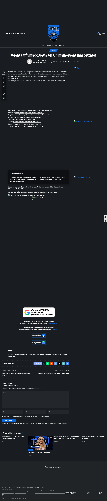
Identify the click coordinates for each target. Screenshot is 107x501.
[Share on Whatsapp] (4, 82)
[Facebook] (3, 33)
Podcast (53, 50)
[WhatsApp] (22, 33)
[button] (100, 33)
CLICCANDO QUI (52, 323)
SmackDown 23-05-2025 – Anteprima (39, 452)
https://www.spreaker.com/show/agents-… (29, 113)
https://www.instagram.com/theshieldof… (29, 117)
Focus (30, 449)
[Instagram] (12, 33)
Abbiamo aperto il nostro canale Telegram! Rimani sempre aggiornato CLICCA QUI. (52, 178)
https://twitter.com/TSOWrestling (24, 119)
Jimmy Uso (42, 354)
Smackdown (11, 356)
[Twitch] (16, 33)
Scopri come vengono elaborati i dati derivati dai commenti (49, 423)
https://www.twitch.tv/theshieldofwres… (27, 122)
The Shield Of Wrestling (8, 493)
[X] (5, 33)
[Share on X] (63, 61)
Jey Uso (37, 354)
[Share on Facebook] (61, 61)
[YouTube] (7, 33)
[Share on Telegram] (4, 90)
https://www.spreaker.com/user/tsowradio (28, 124)
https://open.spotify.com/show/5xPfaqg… (31, 126)
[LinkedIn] (14, 33)
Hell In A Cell (31, 354)
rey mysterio (55, 354)
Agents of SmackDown (21, 354)
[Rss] (24, 33)
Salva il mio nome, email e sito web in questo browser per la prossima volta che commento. (26, 416)
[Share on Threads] (59, 363)
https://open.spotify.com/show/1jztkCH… (39, 110)
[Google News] (9, 33)
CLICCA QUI (19, 189)
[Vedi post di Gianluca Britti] (29, 61)
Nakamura (48, 354)
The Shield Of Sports (27, 487)
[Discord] (18, 33)
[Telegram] (20, 33)
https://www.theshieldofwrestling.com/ (35, 115)
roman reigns (63, 354)
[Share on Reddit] (4, 86)
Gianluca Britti (42, 60)
